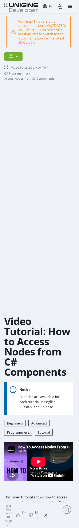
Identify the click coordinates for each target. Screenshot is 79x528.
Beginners (15, 423)
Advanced (39, 423)
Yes (23, 515)
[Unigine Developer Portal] (21, 7)
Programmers (18, 432)
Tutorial (43, 432)
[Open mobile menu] (70, 6)
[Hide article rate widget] (45, 515)
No (36, 515)
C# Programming (16, 73)
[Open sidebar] (13, 56)
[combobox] (47, 6)
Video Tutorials (21, 67)
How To (40, 67)
